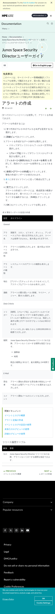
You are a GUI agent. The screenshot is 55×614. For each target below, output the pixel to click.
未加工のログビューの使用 (17, 429)
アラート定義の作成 (14, 420)
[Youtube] (27, 530)
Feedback (9, 573)
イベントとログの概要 (15, 415)
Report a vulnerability (14, 580)
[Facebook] (5, 530)
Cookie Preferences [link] (14, 587)
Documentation (11, 23)
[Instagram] (16, 530)
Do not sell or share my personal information (26, 566)
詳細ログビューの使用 (15, 433)
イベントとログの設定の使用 (18, 424)
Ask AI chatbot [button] (29, 3)
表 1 (7, 179)
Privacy (7, 545)
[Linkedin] (22, 530)
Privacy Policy (8, 599)
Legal (6, 552)
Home (4, 37)
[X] (10, 530)
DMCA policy (10, 559)
